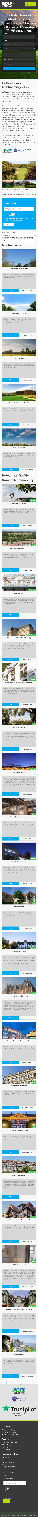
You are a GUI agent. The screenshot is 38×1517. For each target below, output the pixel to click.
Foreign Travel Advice (9, 1467)
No (6, 214)
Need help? (31, 4)
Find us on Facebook (9, 1432)
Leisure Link (6, 1449)
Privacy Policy (6, 1445)
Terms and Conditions (9, 1443)
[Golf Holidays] (7, 5)
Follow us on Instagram (10, 1434)
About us (5, 1460)
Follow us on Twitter (9, 1430)
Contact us (5, 1458)
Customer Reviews (8, 1462)
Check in (6, 33)
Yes (17, 214)
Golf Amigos (6, 1447)
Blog (3, 1464)
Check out (6, 40)
